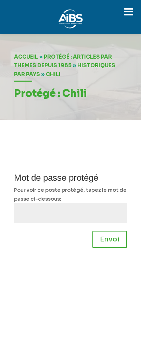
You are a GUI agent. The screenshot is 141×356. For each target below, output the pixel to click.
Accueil (26, 57)
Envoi (109, 239)
